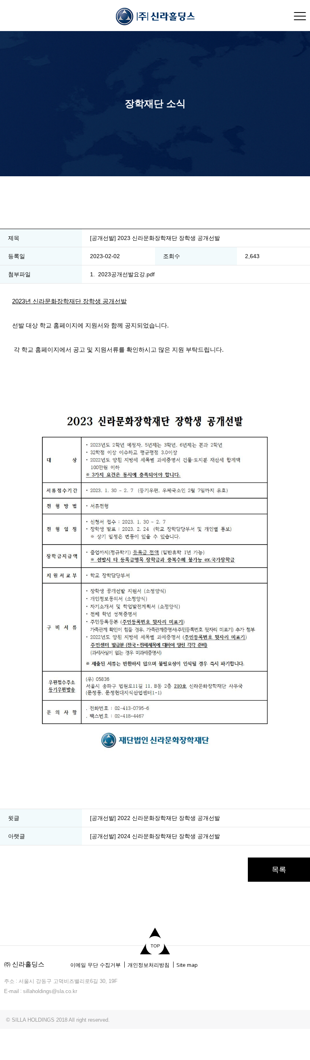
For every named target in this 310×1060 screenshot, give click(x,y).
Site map (187, 964)
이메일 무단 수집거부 (95, 965)
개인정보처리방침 (149, 965)
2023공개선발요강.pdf (126, 274)
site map (300, 16)
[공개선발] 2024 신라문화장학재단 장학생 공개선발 (155, 836)
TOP (155, 945)
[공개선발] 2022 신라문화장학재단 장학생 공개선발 (155, 818)
